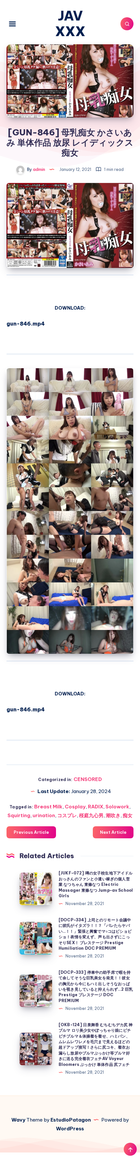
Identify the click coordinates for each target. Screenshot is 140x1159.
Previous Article (31, 832)
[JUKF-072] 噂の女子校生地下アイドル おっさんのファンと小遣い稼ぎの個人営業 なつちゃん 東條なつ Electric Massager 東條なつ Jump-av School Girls (96, 884)
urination (44, 815)
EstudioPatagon (70, 1120)
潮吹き (113, 815)
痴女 (128, 815)
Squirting (18, 815)
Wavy (18, 1120)
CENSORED (88, 779)
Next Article (113, 832)
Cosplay (75, 806)
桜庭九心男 (91, 815)
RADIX (95, 806)
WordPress (70, 1128)
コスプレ (67, 815)
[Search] (126, 23)
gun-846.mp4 (26, 323)
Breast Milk (48, 806)
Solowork (117, 806)
